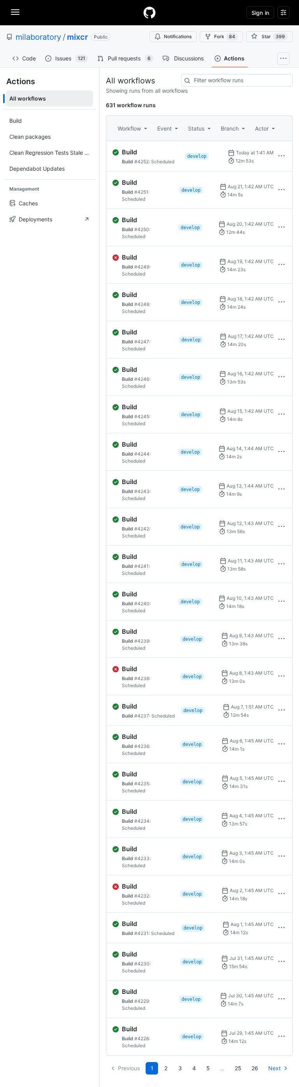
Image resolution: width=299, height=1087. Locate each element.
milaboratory (38, 37)
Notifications (178, 36)
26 (255, 1068)
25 (238, 1068)
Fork (224, 36)
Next (274, 1068)
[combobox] (237, 80)
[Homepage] (149, 12)
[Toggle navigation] (15, 12)
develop (196, 156)
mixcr (77, 37)
